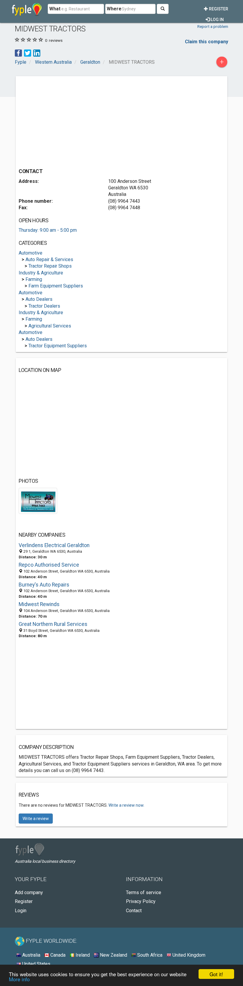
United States (35, 964)
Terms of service (143, 892)
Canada (57, 955)
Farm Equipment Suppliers (55, 286)
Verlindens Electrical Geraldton (54, 545)
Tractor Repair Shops (50, 266)
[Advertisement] (68, 120)
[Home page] (26, 8)
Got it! (216, 974)
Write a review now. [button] (126, 805)
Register (218, 9)
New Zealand (113, 955)
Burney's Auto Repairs (44, 585)
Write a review (36, 818)
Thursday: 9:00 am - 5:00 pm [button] (48, 230)
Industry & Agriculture (41, 273)
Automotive (30, 253)
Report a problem (212, 26)
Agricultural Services (49, 326)
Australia (30, 955)
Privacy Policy (141, 901)
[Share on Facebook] (18, 52)
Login (20, 910)
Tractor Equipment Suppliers (57, 346)
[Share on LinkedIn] (36, 52)
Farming (33, 279)
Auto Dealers (38, 299)
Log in (217, 19)
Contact (134, 910)
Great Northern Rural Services (53, 624)
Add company (29, 892)
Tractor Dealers (44, 306)
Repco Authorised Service (49, 565)
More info (19, 979)
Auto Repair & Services (49, 259)
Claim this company (206, 41)
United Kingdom (188, 955)
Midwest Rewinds (39, 604)
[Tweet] (27, 52)
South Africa (149, 955)
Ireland (82, 955)
